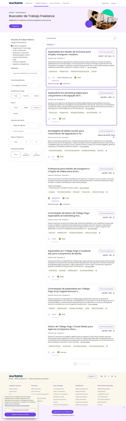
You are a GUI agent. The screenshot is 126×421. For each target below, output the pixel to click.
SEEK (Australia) (102, 402)
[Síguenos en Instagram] (105, 376)
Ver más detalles (92, 67)
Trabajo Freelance (41, 3)
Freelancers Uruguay (81, 397)
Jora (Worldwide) (102, 397)
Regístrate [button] (105, 3)
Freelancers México (80, 399)
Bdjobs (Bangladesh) (104, 389)
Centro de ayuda (36, 389)
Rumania (63, 352)
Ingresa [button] (113, 3)
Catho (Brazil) (101, 391)
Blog (10, 394)
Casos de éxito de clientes (38, 398)
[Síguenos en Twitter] (112, 376)
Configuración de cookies (20, 410)
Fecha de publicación (18, 80)
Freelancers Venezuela (81, 402)
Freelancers (29, 3)
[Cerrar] (124, 407)
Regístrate (15, 26)
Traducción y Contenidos (60, 394)
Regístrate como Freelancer (62, 412)
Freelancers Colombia (81, 394)
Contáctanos (13, 391)
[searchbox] (25, 73)
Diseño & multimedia (59, 391)
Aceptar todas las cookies (20, 414)
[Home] (16, 3)
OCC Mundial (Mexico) (104, 399)
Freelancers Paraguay (81, 405)
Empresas (66, 3)
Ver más (100, 405)
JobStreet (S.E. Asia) (103, 394)
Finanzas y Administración (60, 405)
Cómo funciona (55, 3)
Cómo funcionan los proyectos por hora (40, 394)
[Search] (114, 38)
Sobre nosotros (13, 389)
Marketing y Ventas (58, 397)
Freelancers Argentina (81, 389)
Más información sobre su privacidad (17, 406)
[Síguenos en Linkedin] (115, 376)
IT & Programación (58, 389)
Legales (55, 402)
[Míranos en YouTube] (101, 376)
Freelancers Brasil (80, 391)
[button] (106, 52)
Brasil (79, 77)
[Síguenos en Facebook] (108, 376)
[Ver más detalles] (113, 56)
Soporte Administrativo (59, 399)
